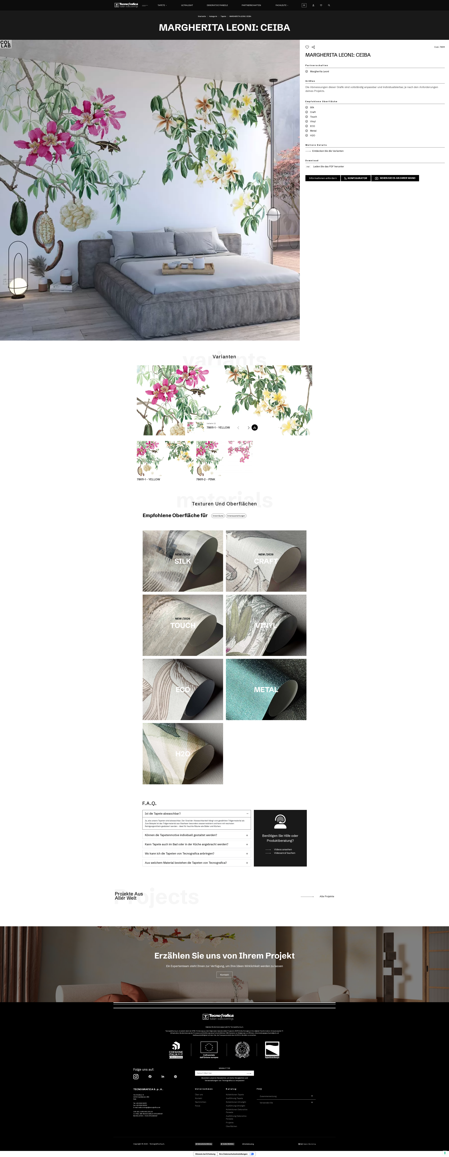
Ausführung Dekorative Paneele (236, 1117)
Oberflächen (231, 1126)
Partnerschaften (251, 5)
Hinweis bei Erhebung (205, 1154)
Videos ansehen (282, 849)
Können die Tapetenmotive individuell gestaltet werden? (181, 835)
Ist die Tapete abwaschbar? (163, 813)
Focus (197, 1106)
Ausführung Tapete (234, 1098)
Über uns (199, 1094)
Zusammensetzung (268, 1096)
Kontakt (224, 974)
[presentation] (238, 427)
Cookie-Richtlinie (228, 1144)
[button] (166, 5)
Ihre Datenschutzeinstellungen (233, 1154)
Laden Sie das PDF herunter (325, 166)
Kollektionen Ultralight (236, 1102)
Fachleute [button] (281, 5)
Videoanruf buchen (284, 852)
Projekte (230, 1122)
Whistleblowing (248, 1144)
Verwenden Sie (266, 1103)
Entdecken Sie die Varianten (328, 150)
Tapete (161, 5)
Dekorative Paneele (217, 5)
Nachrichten (200, 1102)
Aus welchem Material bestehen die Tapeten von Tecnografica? (186, 862)
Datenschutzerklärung (204, 1144)
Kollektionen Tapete (235, 1094)
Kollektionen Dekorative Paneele (236, 1110)
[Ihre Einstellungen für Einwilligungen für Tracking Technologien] (445, 1153)
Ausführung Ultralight (235, 1106)
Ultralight (187, 5)
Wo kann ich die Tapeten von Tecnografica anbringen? (179, 853)
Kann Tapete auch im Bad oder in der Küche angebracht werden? (186, 844)
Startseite (202, 16)
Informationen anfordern (323, 178)
